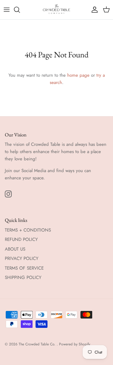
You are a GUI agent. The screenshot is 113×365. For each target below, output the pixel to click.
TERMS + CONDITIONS (28, 230)
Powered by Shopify (74, 344)
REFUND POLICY (21, 239)
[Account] (93, 9)
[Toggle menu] (6, 9)
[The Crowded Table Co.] (57, 9)
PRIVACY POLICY (21, 258)
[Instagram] (8, 194)
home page (78, 75)
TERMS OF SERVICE (24, 268)
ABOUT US (15, 249)
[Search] (20, 9)
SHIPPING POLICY (23, 277)
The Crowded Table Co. (38, 344)
